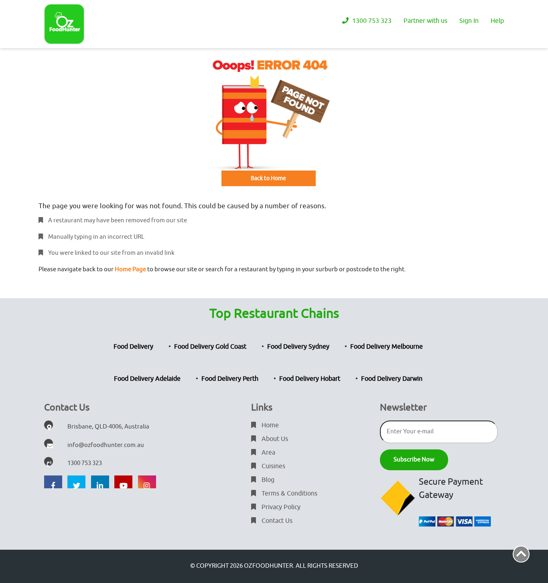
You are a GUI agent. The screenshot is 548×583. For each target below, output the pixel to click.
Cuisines (272, 466)
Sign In (469, 21)
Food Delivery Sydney (298, 347)
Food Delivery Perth (229, 379)
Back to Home (268, 178)
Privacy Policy (280, 507)
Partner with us (425, 21)
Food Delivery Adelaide (147, 379)
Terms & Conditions (288, 494)
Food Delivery (133, 347)
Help (497, 21)
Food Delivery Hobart (309, 379)
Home (269, 425)
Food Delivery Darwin (391, 379)
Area (267, 453)
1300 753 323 (371, 21)
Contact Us (276, 521)
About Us (274, 439)
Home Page (130, 269)
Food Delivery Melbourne (386, 347)
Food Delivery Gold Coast (210, 347)
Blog (267, 480)
